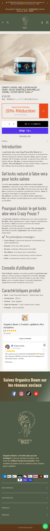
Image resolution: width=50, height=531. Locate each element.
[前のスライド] (2, 3)
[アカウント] (42, 22)
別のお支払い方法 (25, 136)
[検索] (7, 22)
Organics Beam (27, 527)
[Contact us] (45, 526)
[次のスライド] (47, 3)
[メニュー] (2, 22)
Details (4, 141)
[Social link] (14, 393)
